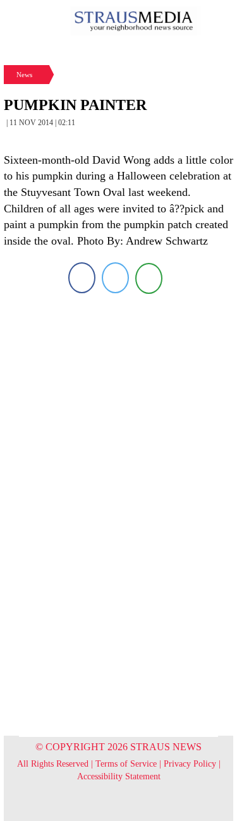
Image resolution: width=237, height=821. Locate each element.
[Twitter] (115, 277)
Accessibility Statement (119, 776)
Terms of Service (126, 764)
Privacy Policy (190, 764)
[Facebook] (81, 277)
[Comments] (148, 277)
